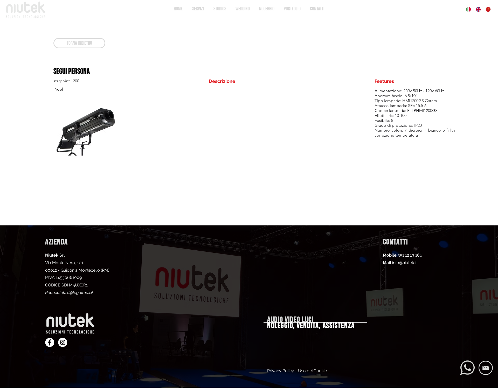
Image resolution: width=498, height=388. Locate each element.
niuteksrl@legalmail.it (73, 292)
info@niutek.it (404, 262)
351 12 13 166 (410, 255)
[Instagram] (62, 342)
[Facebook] (49, 342)
